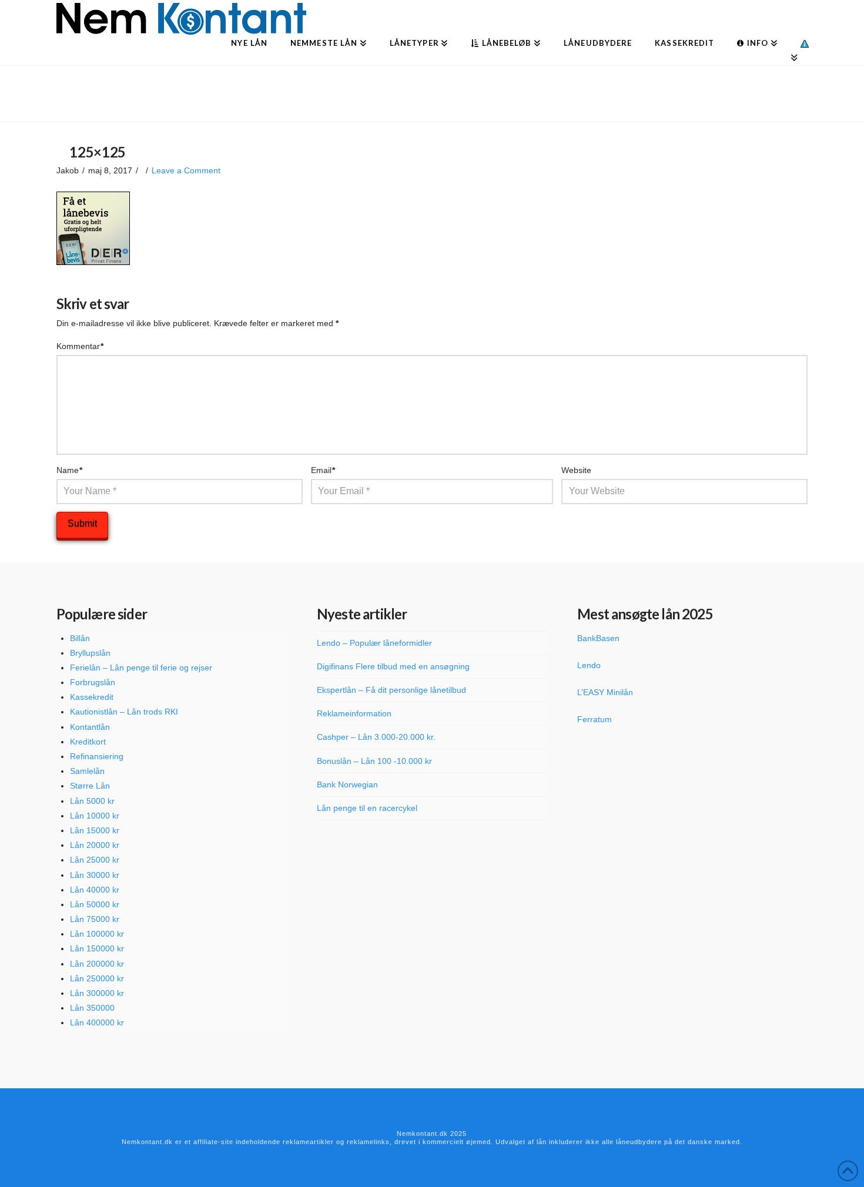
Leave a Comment (186, 170)
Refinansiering (96, 756)
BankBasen (598, 638)
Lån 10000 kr (94, 815)
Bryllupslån (90, 653)
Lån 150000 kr (97, 948)
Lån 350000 (92, 1007)
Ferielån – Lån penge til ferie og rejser (141, 667)
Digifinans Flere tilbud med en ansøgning (393, 666)
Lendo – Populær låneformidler (374, 643)
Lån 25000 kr (94, 859)
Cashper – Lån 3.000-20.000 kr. (376, 737)
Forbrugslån (92, 682)
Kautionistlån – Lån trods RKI (124, 711)
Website (576, 470)
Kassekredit (91, 697)
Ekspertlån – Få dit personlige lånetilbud (391, 690)
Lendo (589, 665)
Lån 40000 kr (94, 889)
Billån (80, 638)
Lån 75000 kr (94, 919)
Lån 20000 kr (94, 845)
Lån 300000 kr (97, 993)
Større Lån (90, 785)
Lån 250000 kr (97, 978)
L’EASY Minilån (605, 692)
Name (69, 470)
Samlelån (87, 771)
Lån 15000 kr (94, 830)
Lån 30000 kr (94, 875)
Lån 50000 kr (94, 904)
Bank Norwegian (347, 784)
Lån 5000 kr (92, 801)
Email (323, 470)
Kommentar (80, 346)
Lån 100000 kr (97, 933)
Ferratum (594, 719)
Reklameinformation (354, 713)
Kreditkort (88, 741)
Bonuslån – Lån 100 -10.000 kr (374, 761)
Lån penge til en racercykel (367, 808)
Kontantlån (90, 727)
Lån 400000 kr (97, 1022)
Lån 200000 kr (97, 963)
